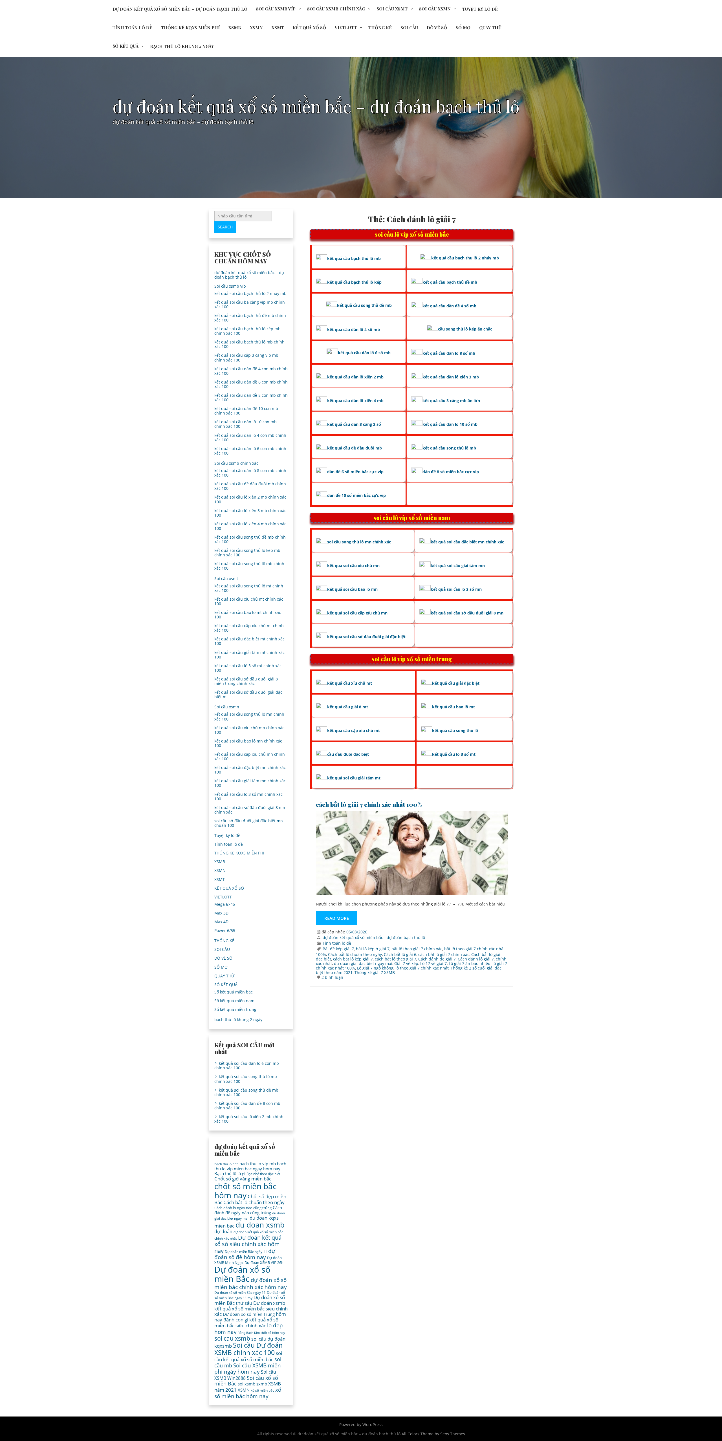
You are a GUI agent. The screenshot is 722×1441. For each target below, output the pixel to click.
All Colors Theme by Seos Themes (433, 1433)
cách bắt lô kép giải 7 (353, 959)
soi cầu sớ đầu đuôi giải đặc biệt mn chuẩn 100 (248, 823)
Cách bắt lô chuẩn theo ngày (355, 954)
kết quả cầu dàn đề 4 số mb (449, 306)
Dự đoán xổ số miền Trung (249, 1314)
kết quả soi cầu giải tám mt (353, 778)
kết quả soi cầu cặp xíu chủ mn (357, 613)
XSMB (234, 27)
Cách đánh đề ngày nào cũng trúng (248, 1210)
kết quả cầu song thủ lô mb (449, 448)
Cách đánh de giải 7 (437, 959)
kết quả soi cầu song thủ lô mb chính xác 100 (249, 566)
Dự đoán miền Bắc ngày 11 (246, 1251)
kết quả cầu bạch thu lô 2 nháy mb (465, 258)
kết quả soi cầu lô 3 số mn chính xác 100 (248, 796)
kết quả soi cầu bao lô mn (352, 589)
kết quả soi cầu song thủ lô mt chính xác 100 (248, 588)
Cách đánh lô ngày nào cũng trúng (243, 1207)
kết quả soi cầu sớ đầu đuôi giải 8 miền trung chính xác (246, 681)
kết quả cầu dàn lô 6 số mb (364, 352)
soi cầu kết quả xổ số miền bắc (248, 1356)
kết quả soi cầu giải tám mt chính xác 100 (249, 655)
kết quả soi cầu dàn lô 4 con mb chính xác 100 (250, 437)
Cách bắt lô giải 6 (400, 954)
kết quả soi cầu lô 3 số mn (456, 589)
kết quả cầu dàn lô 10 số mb (449, 424)
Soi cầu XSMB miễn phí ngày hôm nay (247, 1368)
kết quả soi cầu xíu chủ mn (353, 565)
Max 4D (221, 921)
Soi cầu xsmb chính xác (336, 9)
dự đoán (223, 1231)
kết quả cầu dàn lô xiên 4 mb (355, 400)
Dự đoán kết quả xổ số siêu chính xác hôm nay (247, 1243)
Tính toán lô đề (132, 27)
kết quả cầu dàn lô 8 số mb (448, 353)
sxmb (261, 1384)
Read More (336, 918)
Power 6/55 (224, 930)
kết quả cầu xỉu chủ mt (349, 683)
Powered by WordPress (361, 1424)
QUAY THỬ (490, 27)
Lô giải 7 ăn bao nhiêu (469, 963)
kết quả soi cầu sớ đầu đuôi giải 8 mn (467, 613)
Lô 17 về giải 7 (433, 963)
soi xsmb (246, 1384)
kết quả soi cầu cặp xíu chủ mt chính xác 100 (249, 628)
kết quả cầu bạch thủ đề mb (449, 282)
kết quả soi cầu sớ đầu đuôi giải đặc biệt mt (248, 694)
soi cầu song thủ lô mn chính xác (359, 542)
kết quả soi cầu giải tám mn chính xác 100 (250, 783)
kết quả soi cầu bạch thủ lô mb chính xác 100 (249, 344)
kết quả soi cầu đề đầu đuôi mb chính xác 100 (250, 486)
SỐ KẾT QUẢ (125, 46)
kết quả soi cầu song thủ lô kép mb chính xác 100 (247, 553)
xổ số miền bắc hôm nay (247, 1393)
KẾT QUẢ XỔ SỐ (309, 27)
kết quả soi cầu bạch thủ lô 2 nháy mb (250, 293)
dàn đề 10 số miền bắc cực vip (356, 495)
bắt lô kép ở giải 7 (372, 948)
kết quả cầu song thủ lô (455, 730)
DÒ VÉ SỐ (437, 27)
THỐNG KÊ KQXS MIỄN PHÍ (190, 27)
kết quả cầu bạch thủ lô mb (354, 258)
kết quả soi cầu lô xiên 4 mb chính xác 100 (250, 526)
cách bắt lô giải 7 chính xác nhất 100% (369, 804)
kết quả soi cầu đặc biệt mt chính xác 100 (249, 641)
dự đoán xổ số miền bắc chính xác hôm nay (250, 1283)
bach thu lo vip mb (257, 1163)
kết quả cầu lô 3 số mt (454, 754)
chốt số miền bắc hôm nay (245, 1190)
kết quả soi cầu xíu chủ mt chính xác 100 (248, 601)
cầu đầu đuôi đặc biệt (348, 754)
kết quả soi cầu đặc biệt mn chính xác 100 (250, 770)
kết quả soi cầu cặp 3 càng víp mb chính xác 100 (246, 357)
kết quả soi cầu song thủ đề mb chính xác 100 (250, 539)
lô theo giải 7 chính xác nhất (422, 968)
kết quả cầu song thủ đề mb (364, 305)
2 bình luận (332, 977)
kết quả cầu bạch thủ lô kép (354, 282)
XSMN (256, 27)
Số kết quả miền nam (234, 1000)
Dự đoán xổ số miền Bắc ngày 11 (240, 1292)
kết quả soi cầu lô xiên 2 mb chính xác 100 (250, 499)
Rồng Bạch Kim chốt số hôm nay (261, 1333)
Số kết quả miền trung (235, 1009)
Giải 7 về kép (406, 963)
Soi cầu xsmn (435, 9)
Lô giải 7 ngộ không (375, 968)
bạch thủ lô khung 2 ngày (182, 46)
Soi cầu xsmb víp (276, 9)
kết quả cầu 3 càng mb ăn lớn (451, 400)
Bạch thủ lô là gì (229, 1173)
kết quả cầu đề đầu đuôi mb (354, 448)
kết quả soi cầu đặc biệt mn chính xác (467, 542)
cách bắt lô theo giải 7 (395, 959)
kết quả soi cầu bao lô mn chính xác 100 (248, 743)
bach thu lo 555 (226, 1164)
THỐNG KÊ (380, 27)
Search (225, 227)
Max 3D (221, 913)
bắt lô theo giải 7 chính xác (416, 948)
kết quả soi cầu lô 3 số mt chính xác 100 (247, 668)
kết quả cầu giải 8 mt (347, 707)
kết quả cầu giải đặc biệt (455, 683)
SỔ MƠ (463, 27)
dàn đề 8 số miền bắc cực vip (450, 471)
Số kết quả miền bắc (233, 992)
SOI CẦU (409, 27)
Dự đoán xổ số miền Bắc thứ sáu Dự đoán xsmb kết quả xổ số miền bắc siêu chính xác (251, 1305)
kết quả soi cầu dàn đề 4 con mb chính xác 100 (251, 371)
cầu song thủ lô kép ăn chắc (465, 329)
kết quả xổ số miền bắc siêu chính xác (246, 1322)
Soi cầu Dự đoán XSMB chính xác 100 (248, 1349)
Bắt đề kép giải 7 (338, 948)
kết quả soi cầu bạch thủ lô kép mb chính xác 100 (247, 331)
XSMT (278, 27)
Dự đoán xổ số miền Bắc (242, 1274)
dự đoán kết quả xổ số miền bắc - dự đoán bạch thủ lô (374, 937)
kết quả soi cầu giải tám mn (458, 565)
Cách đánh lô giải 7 (476, 959)
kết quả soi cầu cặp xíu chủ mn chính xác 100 (249, 756)
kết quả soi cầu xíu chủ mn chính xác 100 (249, 730)
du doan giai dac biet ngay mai (363, 963)
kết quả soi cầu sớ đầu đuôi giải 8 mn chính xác (249, 810)
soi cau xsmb (232, 1338)
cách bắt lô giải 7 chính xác (443, 954)
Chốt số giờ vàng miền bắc (242, 1178)
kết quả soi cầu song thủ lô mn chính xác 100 (249, 716)
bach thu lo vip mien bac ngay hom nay (250, 1166)
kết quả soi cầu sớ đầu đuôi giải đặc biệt (366, 636)
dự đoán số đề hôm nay (244, 1254)
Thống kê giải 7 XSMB (375, 972)
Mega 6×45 (224, 904)
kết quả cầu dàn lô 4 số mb (353, 329)
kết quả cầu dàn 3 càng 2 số (354, 424)
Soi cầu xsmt (392, 9)
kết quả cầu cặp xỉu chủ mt (353, 730)
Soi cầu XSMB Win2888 (245, 1375)
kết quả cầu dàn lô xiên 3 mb (450, 377)
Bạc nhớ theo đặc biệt (263, 1173)
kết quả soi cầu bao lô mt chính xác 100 (247, 615)
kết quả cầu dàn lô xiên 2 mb (355, 377)
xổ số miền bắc (262, 1390)
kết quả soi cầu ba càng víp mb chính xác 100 (249, 304)
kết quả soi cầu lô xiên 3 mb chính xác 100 (250, 513)
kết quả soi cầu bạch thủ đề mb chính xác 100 (250, 318)
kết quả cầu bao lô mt (453, 707)
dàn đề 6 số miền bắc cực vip (355, 471)
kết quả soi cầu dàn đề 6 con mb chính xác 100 (251, 384)
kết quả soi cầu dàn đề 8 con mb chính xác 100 (251, 397)
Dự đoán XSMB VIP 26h (264, 1262)
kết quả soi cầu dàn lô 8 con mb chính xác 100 (250, 473)
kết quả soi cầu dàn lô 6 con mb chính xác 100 (250, 451)
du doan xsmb (260, 1225)
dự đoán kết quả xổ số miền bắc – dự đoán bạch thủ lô (180, 9)
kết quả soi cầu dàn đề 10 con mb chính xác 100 (246, 411)
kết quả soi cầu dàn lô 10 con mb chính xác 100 (245, 424)
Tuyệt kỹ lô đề (480, 9)
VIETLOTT (346, 27)
